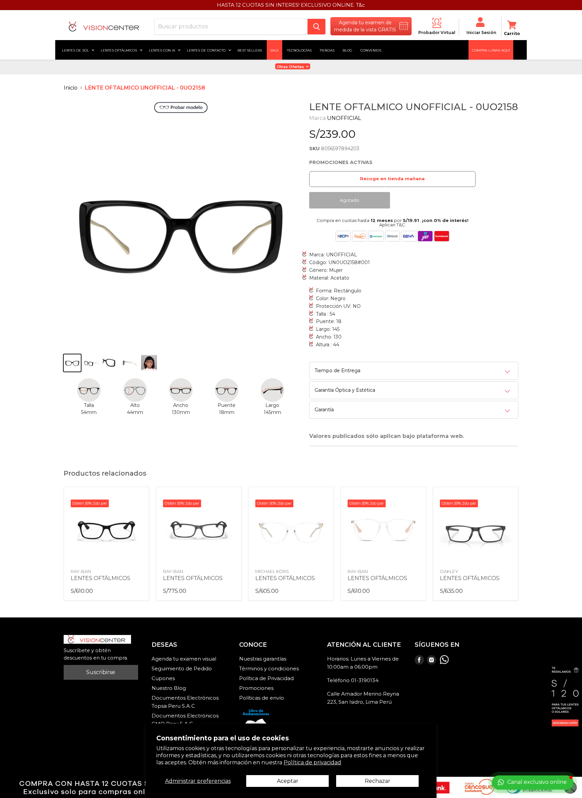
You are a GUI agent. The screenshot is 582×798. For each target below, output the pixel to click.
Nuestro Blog (169, 688)
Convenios (370, 50)
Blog (347, 50)
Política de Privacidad (266, 678)
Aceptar (287, 781)
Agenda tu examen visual (184, 659)
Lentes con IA (162, 50)
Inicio (70, 88)
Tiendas (327, 50)
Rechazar (377, 781)
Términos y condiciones (269, 668)
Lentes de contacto (207, 50)
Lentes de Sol (76, 50)
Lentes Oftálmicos (119, 50)
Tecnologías (299, 50)
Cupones (163, 678)
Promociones (256, 688)
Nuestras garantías (262, 659)
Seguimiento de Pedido (182, 668)
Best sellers (249, 50)
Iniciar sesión (481, 32)
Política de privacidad (312, 762)
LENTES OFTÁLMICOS (100, 578)
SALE (274, 50)
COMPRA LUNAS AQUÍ (491, 50)
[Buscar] (316, 26)
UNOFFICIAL (344, 118)
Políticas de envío (261, 698)
